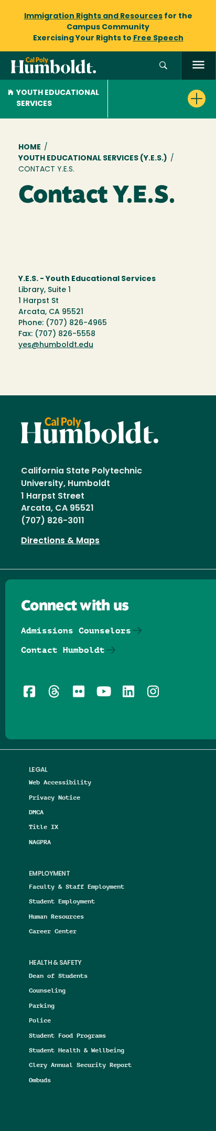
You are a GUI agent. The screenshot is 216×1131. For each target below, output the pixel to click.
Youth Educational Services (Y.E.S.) (92, 159)
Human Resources (56, 916)
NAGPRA (40, 842)
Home (29, 148)
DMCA (36, 812)
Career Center (53, 931)
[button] (163, 66)
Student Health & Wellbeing (76, 1050)
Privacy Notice (54, 797)
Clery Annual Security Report (80, 1065)
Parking (42, 1005)
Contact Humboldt (63, 650)
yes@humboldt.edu (55, 345)
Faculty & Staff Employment (76, 886)
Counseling (47, 990)
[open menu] (198, 66)
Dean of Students (58, 975)
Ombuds (40, 1080)
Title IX (43, 827)
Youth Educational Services (57, 98)
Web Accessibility (60, 782)
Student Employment (62, 901)
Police (40, 1020)
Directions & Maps (60, 541)
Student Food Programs (67, 1035)
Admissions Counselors (76, 630)
